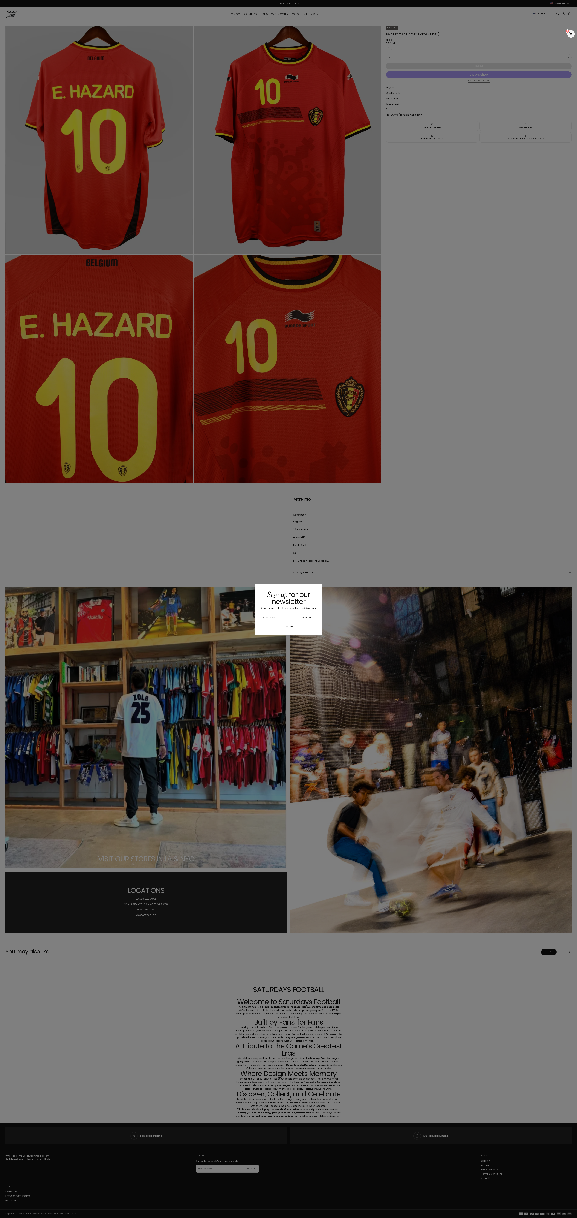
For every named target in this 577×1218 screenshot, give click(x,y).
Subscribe (307, 617)
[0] (571, 34)
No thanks (288, 626)
